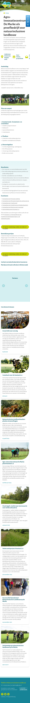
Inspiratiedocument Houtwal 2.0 (10, 209)
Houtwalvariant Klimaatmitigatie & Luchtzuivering (15, 201)
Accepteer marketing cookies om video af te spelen (15, 227)
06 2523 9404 (6, 685)
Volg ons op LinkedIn (8, 694)
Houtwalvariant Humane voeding (11, 198)
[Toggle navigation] (27, 4)
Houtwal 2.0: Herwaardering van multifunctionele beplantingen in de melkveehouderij (11, 216)
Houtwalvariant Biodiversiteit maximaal (12, 207)
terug (7, 13)
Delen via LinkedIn (28, 25)
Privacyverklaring (10, 696)
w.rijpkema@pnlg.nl (16, 685)
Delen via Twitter (28, 22)
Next (26, 285)
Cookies (3, 696)
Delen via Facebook (28, 19)
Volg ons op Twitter (5, 694)
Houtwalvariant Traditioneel (9, 203)
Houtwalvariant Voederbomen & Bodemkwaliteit (15, 205)
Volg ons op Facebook (2, 694)
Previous (3, 285)
